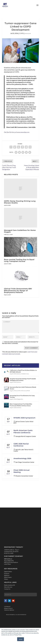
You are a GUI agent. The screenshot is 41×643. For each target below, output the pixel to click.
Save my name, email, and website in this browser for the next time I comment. (20, 342)
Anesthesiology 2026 (22, 458)
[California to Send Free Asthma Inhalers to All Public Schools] (6, 371)
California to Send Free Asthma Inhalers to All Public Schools (23, 371)
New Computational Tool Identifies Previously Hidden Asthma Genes (21, 404)
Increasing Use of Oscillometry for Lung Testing (22, 396)
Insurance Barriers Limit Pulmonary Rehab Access (23, 388)
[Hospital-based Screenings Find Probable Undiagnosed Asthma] (6, 380)
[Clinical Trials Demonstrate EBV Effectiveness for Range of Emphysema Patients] (20, 276)
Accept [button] (20, 639)
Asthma (19, 374)
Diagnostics (20, 399)
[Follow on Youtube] (13, 600)
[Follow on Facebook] (5, 600)
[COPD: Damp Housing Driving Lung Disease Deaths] (20, 188)
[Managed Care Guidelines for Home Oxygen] (20, 217)
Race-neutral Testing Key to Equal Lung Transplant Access (19, 260)
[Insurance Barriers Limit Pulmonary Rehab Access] (6, 388)
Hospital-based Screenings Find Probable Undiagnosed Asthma (23, 379)
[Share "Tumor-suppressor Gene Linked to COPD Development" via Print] (30, 147)
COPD (21, 33)
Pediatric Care (25, 374)
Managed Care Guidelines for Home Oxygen (20, 231)
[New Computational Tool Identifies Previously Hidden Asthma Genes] (6, 405)
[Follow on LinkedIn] (9, 600)
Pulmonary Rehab (25, 390)
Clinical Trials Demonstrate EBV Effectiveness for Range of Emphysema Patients (18, 290)
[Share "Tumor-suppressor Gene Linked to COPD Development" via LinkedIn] (18, 147)
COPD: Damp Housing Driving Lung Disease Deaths (20, 202)
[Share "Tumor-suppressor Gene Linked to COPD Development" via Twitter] (15, 147)
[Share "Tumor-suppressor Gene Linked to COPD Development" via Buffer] (22, 147)
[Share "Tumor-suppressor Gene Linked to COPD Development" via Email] (26, 147)
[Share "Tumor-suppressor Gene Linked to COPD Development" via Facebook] (11, 147)
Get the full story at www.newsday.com (16, 132)
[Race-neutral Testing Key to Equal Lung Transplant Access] (20, 247)
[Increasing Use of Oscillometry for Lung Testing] (6, 396)
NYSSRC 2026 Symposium (24, 418)
